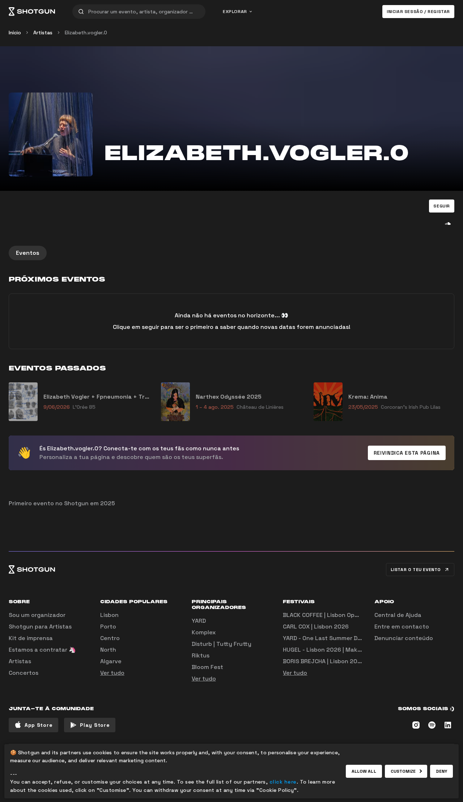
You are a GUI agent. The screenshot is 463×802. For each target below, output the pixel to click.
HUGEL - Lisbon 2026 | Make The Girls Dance (345, 649)
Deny (441, 771)
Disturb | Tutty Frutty (221, 644)
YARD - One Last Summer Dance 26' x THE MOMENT (354, 638)
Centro (110, 638)
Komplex (204, 632)
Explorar (235, 11)
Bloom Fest (207, 667)
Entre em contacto (401, 626)
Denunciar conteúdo (403, 638)
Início (15, 32)
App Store (38, 725)
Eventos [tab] (27, 253)
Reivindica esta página (407, 453)
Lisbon (109, 615)
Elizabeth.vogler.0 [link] (86, 32)
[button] (441, 206)
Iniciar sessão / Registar (418, 11)
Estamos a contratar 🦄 (42, 649)
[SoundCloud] (447, 223)
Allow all (364, 771)
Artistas (42, 32)
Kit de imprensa (31, 638)
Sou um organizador (37, 615)
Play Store (95, 725)
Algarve (111, 661)
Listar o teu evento (416, 569)
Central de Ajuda (397, 615)
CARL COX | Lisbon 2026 (316, 626)
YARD (199, 621)
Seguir (441, 206)
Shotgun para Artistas (40, 626)
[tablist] (231, 253)
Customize (403, 771)
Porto (108, 626)
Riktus (200, 655)
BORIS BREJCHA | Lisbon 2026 (324, 661)
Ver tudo (112, 673)
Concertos (23, 673)
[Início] (32, 11)
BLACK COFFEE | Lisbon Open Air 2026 (335, 615)
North (108, 649)
